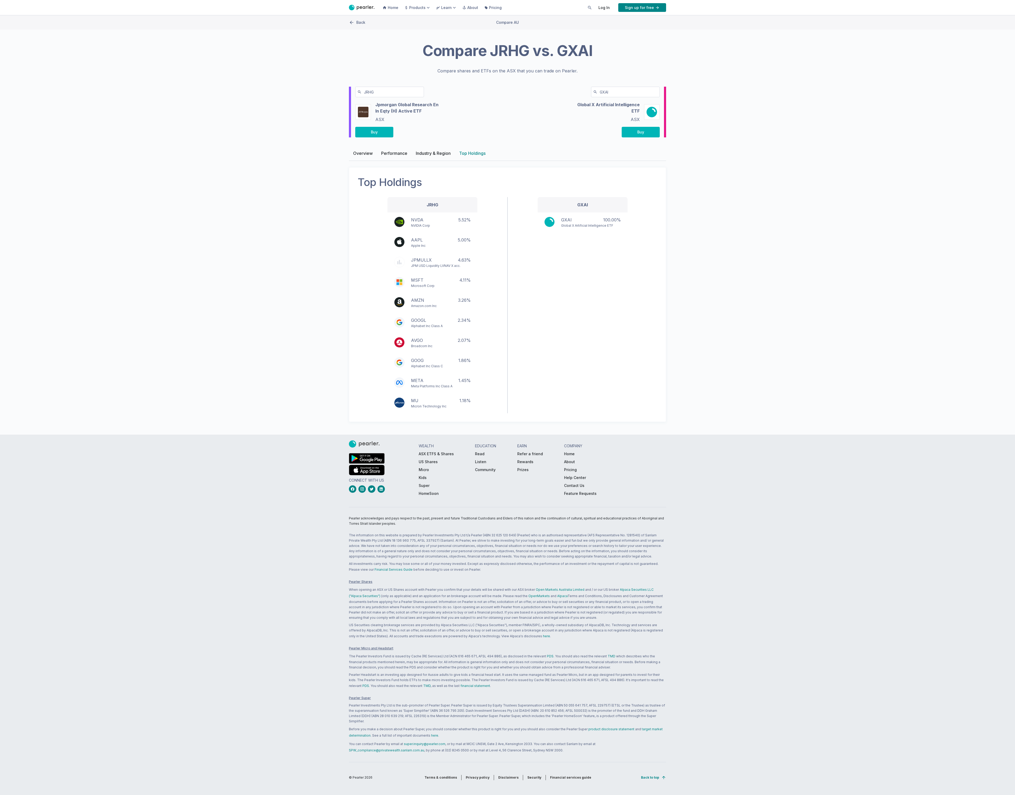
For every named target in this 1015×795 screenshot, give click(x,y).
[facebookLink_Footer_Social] (353, 489)
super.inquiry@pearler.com (424, 744)
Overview (363, 153)
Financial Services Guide (394, 569)
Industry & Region (433, 153)
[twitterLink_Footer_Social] (372, 489)
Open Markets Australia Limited (560, 590)
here (546, 636)
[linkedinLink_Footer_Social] (382, 489)
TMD (611, 656)
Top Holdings (472, 153)
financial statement (475, 686)
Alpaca (562, 596)
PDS (550, 656)
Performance (394, 153)
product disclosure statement (611, 729)
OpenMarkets (539, 596)
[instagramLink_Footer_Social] (363, 489)
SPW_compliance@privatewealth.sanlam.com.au (386, 750)
